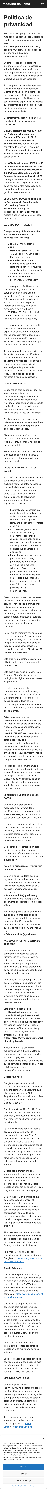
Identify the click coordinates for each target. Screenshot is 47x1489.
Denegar (23, 1473)
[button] (43, 1438)
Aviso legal (32, 1486)
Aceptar (23, 1466)
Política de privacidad (19, 1486)
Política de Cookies (22, 1426)
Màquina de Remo (16, 4)
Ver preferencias (23, 1480)
